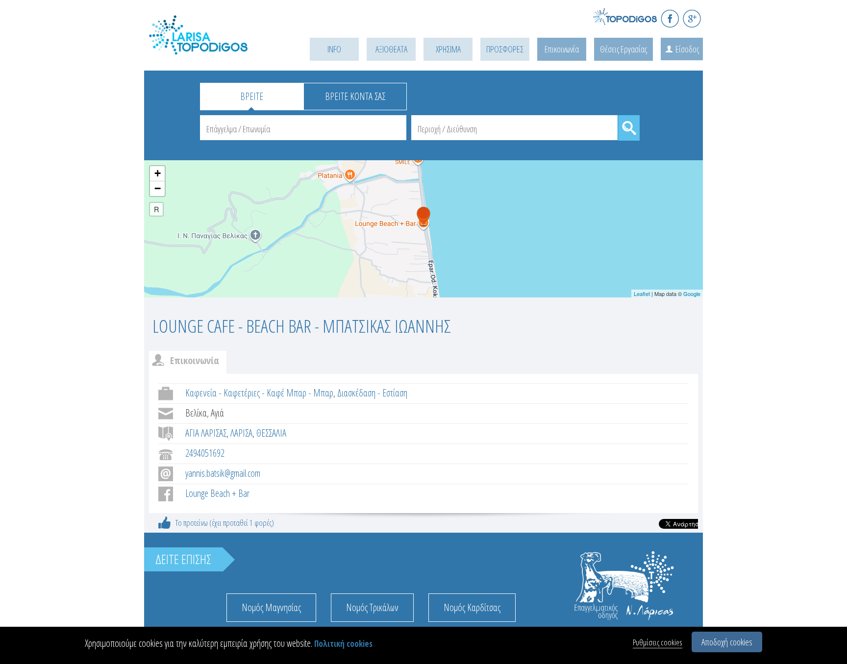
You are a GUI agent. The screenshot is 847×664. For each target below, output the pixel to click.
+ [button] (157, 173)
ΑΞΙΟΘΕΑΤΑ (391, 49)
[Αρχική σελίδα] (212, 47)
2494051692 (204, 453)
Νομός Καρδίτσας (472, 607)
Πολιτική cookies (343, 643)
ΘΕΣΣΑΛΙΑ (271, 433)
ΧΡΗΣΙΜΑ (448, 49)
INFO (334, 49)
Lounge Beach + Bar (217, 493)
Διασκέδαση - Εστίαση (372, 392)
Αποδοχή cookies (726, 642)
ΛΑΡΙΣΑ (241, 433)
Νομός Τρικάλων (372, 607)
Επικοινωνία (562, 49)
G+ (692, 18)
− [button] (157, 188)
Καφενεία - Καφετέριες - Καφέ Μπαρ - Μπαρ (259, 392)
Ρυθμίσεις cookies (657, 642)
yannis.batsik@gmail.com (222, 473)
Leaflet (642, 293)
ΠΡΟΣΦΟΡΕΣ (504, 49)
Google (691, 293)
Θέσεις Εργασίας (623, 49)
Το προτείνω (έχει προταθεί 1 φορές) (224, 522)
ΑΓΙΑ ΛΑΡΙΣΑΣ (205, 433)
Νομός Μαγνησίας (271, 607)
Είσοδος (687, 49)
